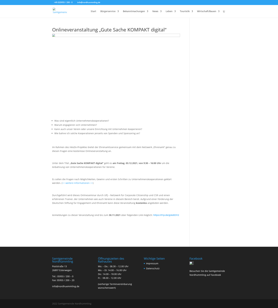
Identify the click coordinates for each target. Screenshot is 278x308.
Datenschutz (153, 268)
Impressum (152, 263)
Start (93, 11)
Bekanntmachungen (134, 11)
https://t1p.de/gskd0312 (166, 215)
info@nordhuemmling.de (65, 286)
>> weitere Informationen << (77, 182)
